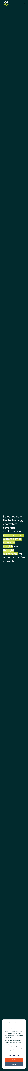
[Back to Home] (6, 3)
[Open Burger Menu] (24, 3)
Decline (14, 1064)
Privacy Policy (8, 1037)
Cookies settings (14, 1055)
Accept (14, 1059)
